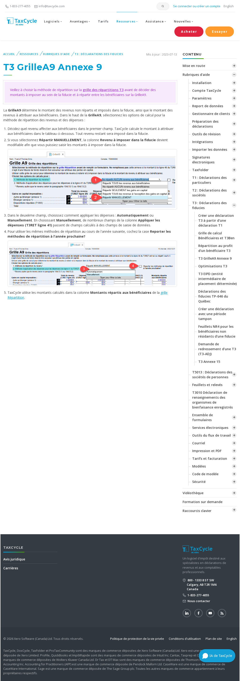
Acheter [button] (189, 31)
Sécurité (199, 481)
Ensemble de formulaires (202, 417)
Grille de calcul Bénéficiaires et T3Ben (216, 235)
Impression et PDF (206, 451)
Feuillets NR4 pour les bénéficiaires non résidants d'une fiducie (216, 331)
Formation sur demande (202, 502)
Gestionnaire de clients (211, 113)
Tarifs (103, 21)
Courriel (198, 443)
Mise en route (194, 65)
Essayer (219, 31)
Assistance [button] (155, 21)
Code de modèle (205, 474)
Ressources (29, 54)
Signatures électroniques (203, 159)
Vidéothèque (193, 493)
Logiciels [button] (52, 21)
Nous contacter (198, 601)
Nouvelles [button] (182, 21)
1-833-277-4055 (20, 6)
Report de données (207, 106)
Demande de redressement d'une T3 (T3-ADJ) (217, 349)
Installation (201, 83)
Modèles (199, 466)
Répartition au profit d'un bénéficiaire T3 (215, 248)
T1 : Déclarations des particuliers (209, 180)
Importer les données (209, 149)
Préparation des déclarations (205, 124)
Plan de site (214, 639)
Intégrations (202, 142)
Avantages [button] (79, 21)
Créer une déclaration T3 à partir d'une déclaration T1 (216, 220)
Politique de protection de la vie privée (137, 639)
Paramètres (201, 98)
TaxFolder (200, 170)
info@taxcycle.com (52, 6)
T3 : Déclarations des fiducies (99, 54)
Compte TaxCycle (206, 90)
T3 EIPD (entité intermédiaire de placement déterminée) (217, 279)
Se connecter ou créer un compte (196, 6)
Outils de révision (206, 134)
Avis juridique (14, 559)
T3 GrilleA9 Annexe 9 (215, 258)
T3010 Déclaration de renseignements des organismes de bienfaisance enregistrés (212, 399)
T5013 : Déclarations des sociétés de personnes (212, 374)
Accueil (9, 54)
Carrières (10, 568)
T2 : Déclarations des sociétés (209, 192)
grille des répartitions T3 (103, 90)
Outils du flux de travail (211, 435)
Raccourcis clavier (197, 510)
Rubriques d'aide (56, 54)
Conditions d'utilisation (185, 639)
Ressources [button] (125, 21)
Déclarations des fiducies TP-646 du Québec (213, 296)
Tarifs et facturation (209, 458)
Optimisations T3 (212, 266)
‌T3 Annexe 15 (209, 361)
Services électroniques (210, 427)
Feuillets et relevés (207, 385)
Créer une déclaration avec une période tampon (216, 314)
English (229, 6)
